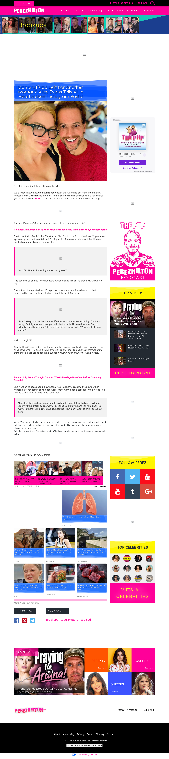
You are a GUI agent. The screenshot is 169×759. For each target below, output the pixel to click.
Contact (111, 734)
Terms (90, 734)
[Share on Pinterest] (24, 620)
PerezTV (79, 10)
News (121, 709)
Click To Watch (132, 373)
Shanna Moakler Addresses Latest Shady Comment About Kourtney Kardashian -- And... (47, 480)
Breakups (52, 619)
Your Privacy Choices (87, 754)
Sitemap (100, 734)
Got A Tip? (24, 3)
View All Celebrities (132, 593)
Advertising (68, 734)
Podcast (149, 10)
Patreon (65, 10)
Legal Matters (69, 619)
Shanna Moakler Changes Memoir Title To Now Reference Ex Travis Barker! (24, 480)
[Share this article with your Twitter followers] (32, 620)
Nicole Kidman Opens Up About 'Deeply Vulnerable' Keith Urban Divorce (91, 479)
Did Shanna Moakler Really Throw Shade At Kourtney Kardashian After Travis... (68, 480)
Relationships (96, 10)
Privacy (80, 734)
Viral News (133, 10)
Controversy (115, 10)
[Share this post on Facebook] (16, 620)
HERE (37, 198)
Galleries (149, 709)
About (57, 734)
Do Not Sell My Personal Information (84, 745)
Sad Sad (85, 619)
